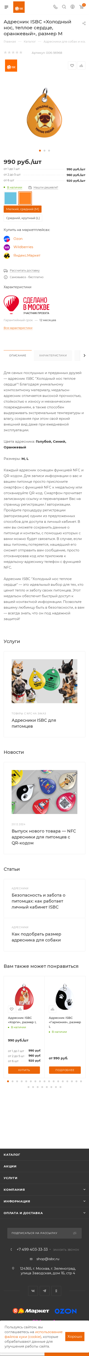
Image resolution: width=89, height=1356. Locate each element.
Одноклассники (56, 1291)
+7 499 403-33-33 (32, 1249)
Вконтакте (33, 1291)
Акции (10, 1166)
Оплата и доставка (23, 1213)
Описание (17, 355)
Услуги (11, 1178)
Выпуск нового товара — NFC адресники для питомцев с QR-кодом (44, 837)
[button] (40, 150)
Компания (14, 1189)
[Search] (64, 7)
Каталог (12, 1154)
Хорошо (75, 1336)
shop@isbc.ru (48, 1259)
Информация (17, 1201)
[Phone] (55, 7)
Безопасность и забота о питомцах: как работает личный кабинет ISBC (38, 901)
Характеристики (53, 355)
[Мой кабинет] (73, 7)
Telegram (45, 1291)
